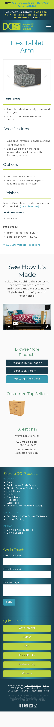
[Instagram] (35, 706)
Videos (27, 637)
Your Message (11, 582)
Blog (41, 698)
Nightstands (13, 497)
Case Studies (16, 698)
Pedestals (12, 500)
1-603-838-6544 (33, 685)
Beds (9, 482)
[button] (48, 26)
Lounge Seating (16, 519)
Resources (31, 698)
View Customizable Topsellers (21, 244)
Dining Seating (15, 532)
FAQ (27, 646)
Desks (10, 494)
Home (11, 695)
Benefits (30, 695)
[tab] (27, 363)
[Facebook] (21, 706)
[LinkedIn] (31, 706)
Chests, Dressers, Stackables (22, 488)
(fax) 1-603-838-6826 (31, 16)
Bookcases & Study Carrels (21, 485)
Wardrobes (13, 503)
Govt (14, 700)
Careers (27, 673)
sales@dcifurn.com (26, 15)
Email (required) (12, 569)
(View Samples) (29, 206)
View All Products (27, 379)
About (19, 695)
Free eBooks (27, 655)
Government (27, 627)
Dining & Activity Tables (20, 530)
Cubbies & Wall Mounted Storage (25, 505)
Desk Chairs (13, 491)
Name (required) (12, 555)
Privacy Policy (38, 700)
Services (41, 695)
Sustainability (27, 664)
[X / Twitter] (26, 706)
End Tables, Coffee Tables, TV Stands (27, 516)
